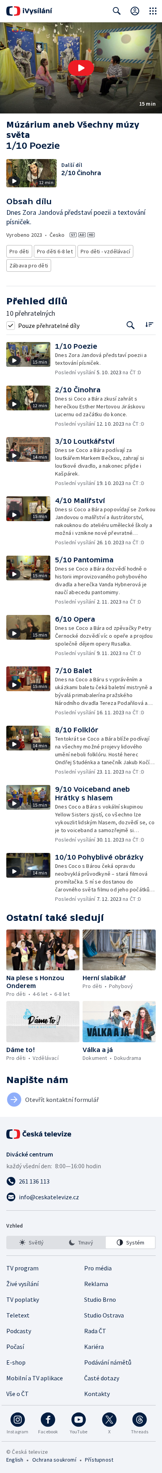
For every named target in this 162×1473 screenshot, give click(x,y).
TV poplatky (22, 1299)
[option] (31, 1242)
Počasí (15, 1346)
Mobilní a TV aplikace (34, 1378)
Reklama (96, 1284)
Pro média (98, 1268)
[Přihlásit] (135, 11)
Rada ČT (95, 1331)
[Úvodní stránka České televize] (39, 1134)
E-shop (16, 1362)
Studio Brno (100, 1299)
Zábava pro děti (28, 265)
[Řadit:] (149, 324)
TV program (22, 1268)
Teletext (17, 1315)
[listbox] (81, 1242)
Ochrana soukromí (54, 1459)
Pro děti (19, 251)
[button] (81, 67)
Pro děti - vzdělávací (105, 251)
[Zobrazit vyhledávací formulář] (117, 11)
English (14, 1459)
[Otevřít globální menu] (153, 11)
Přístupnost (99, 1459)
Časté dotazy (101, 1378)
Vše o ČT (17, 1394)
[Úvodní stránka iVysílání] (29, 11)
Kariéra (94, 1346)
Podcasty (18, 1331)
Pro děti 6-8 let (55, 251)
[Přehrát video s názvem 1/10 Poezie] (81, 68)
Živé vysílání (22, 1284)
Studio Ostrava (104, 1315)
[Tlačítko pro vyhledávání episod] (130, 325)
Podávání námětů (107, 1362)
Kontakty (97, 1394)
